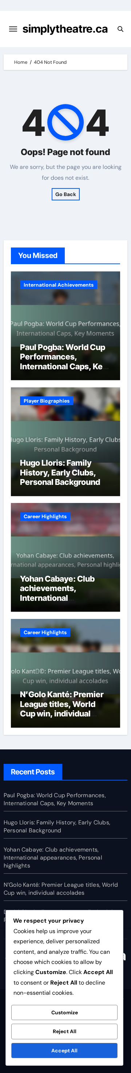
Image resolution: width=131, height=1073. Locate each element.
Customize (64, 1012)
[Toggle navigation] (13, 29)
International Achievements (59, 285)
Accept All (64, 1050)
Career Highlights (45, 516)
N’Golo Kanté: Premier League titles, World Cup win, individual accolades (62, 709)
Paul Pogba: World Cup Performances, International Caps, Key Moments (63, 361)
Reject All (64, 1031)
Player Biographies (47, 401)
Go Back (65, 194)
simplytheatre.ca (65, 28)
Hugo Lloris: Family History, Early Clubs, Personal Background (60, 472)
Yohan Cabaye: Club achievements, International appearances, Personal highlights (63, 598)
